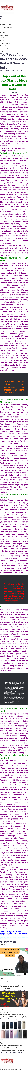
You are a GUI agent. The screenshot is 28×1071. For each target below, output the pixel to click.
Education (3, 30)
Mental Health (5, 35)
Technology (4, 46)
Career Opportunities (7, 27)
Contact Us (4, 48)
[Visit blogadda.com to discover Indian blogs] (10, 1070)
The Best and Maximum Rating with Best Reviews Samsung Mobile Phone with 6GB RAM (12, 1047)
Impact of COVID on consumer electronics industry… (13, 933)
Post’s (2, 38)
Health (2, 32)
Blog (1, 22)
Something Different (7, 43)
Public (2, 40)
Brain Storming (5, 24)
